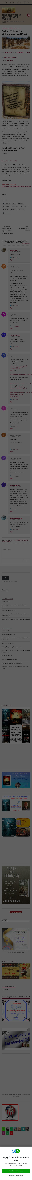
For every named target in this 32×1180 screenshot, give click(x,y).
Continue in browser (16, 1175)
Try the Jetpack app (16, 1171)
